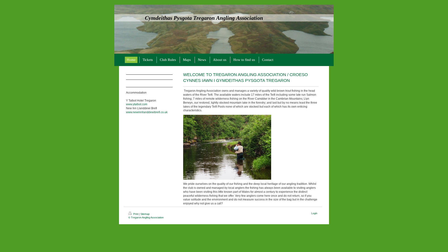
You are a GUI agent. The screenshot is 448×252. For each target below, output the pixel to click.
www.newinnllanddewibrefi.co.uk (147, 112)
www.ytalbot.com (136, 104)
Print (136, 214)
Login (314, 213)
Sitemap (145, 214)
